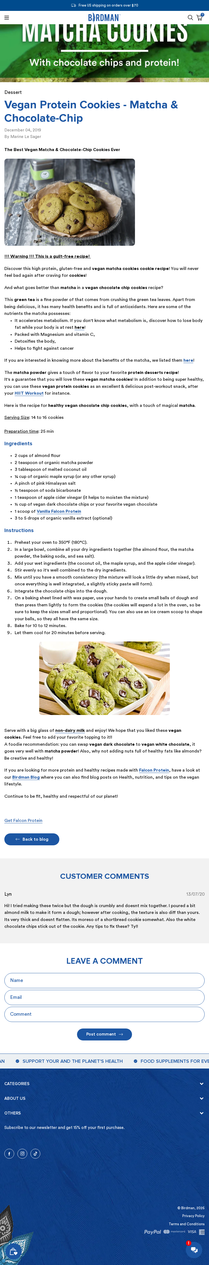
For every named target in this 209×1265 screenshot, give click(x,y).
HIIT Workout (29, 393)
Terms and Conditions (187, 1224)
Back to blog (35, 839)
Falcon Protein (154, 770)
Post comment (101, 1034)
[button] (190, 17)
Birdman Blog (26, 777)
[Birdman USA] (104, 17)
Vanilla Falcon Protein (59, 511)
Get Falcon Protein (23, 820)
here (188, 360)
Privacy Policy (193, 1216)
